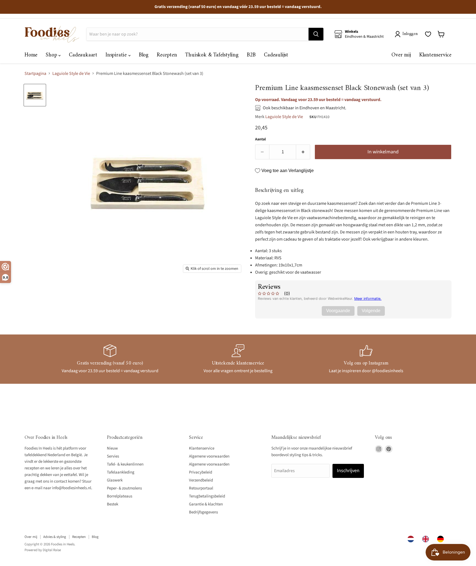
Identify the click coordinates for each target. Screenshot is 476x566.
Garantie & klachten (206, 504)
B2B (251, 55)
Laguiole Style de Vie (71, 73)
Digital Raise (52, 550)
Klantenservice (435, 55)
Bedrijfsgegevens (203, 512)
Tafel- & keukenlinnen (125, 464)
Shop (52, 55)
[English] (427, 539)
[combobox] (412, 539)
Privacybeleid (200, 472)
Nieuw (112, 448)
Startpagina (35, 73)
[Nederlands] (412, 539)
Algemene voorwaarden (209, 456)
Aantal (260, 139)
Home (31, 55)
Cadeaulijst (276, 55)
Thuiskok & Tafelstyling (211, 55)
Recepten (167, 55)
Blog (143, 55)
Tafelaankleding (120, 472)
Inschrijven (348, 470)
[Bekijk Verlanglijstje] (428, 34)
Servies (113, 456)
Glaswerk (115, 480)
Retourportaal (201, 488)
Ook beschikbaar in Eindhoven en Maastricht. (304, 108)
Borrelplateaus (119, 496)
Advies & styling (54, 536)
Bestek (112, 504)
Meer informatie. (368, 298)
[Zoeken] (316, 34)
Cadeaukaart (83, 55)
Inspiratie (117, 55)
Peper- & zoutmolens (124, 488)
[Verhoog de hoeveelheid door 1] (303, 152)
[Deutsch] (441, 539)
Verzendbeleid (201, 480)
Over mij (401, 55)
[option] (427, 539)
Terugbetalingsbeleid (207, 496)
